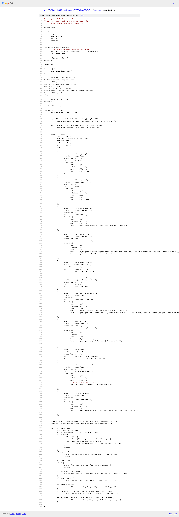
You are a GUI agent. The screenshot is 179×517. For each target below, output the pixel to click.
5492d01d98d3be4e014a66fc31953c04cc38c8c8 (69, 10)
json (175, 514)
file (81, 15)
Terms (24, 514)
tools (45, 10)
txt (170, 514)
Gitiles (12, 514)
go (40, 10)
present (97, 10)
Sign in (175, 3)
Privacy (18, 514)
